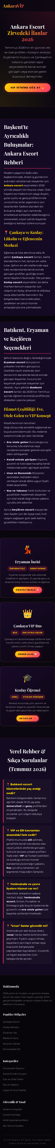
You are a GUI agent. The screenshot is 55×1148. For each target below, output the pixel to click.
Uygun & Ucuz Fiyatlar (14, 1090)
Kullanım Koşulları (12, 1109)
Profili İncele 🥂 (27, 590)
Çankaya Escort (11, 1022)
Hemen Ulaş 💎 (27, 654)
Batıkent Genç (10, 1038)
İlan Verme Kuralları (13, 1126)
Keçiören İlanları (11, 1043)
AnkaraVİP (13, 6)
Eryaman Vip (10, 1032)
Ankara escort (13, 185)
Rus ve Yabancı (11, 1084)
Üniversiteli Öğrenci (13, 1068)
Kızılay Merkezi (11, 1027)
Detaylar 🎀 (27, 718)
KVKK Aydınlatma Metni (15, 1120)
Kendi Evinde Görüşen (15, 1074)
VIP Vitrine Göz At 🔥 (28, 87)
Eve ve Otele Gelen (13, 1079)
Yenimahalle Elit (11, 1049)
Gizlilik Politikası (11, 1115)
